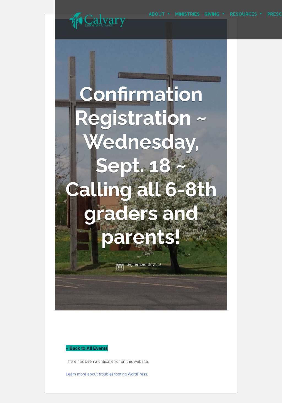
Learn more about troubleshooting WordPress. (107, 374)
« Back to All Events (87, 348)
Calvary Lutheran (117, 21)
